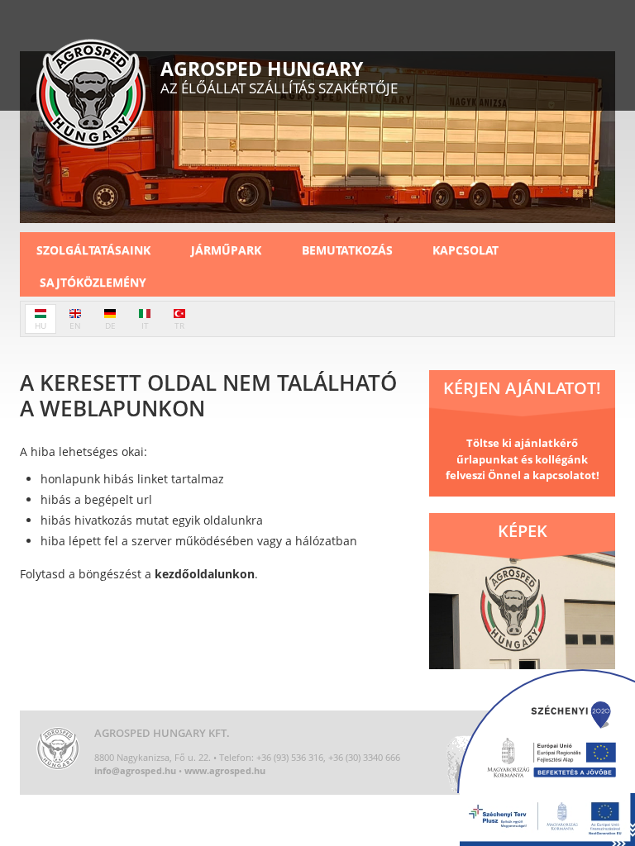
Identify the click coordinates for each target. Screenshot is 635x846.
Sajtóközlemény (93, 282)
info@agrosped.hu (135, 770)
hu (40, 325)
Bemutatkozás (347, 250)
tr (179, 325)
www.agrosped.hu (224, 770)
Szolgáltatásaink (93, 250)
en (75, 325)
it (145, 325)
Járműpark (226, 250)
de (110, 325)
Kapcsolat (465, 250)
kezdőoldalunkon (205, 574)
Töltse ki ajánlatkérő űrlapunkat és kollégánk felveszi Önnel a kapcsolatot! (522, 458)
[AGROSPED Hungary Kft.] (91, 96)
